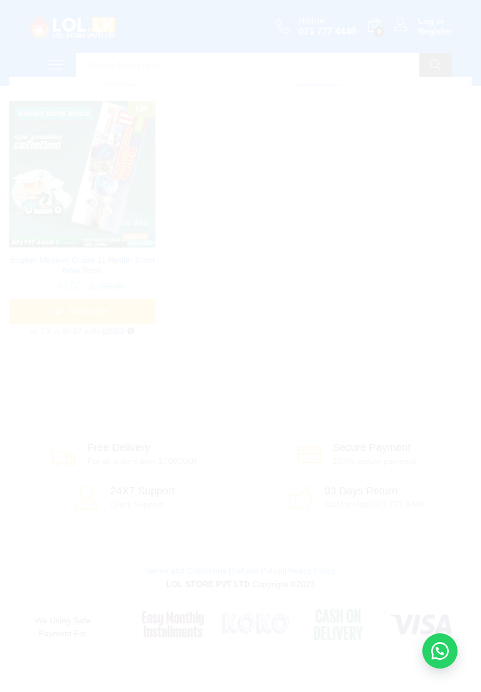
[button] (440, 651)
